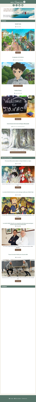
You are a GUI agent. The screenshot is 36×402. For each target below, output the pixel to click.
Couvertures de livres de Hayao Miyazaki (18, 123)
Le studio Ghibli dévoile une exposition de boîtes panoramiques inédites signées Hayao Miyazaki (18, 224)
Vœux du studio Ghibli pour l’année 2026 (18, 254)
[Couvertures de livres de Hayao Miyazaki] (18, 139)
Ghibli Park (18, 24)
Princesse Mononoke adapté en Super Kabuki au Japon (18, 161)
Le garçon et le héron (18, 57)
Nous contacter (18, 398)
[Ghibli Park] (18, 39)
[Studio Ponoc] (18, 106)
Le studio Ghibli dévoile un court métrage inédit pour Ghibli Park (18, 192)
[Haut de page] (34, 400)
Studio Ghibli (18, 26)
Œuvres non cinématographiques (19, 126)
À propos (11, 398)
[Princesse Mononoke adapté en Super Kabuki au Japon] (18, 174)
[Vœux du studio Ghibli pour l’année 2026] (18, 267)
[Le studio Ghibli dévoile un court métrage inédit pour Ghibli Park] (18, 205)
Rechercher (25, 398)
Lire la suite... (18, 187)
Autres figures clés (18, 93)
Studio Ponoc (18, 90)
